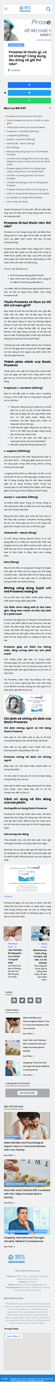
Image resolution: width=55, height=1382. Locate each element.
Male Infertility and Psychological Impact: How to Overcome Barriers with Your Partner (25, 1146)
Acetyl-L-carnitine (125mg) (21, 139)
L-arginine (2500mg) (18, 135)
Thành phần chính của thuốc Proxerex (26, 127)
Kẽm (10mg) (13, 147)
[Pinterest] (38, 1000)
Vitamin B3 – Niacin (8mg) (20, 143)
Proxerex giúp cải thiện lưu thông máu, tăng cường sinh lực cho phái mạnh (26, 170)
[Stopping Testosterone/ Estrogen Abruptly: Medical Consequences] (12, 1068)
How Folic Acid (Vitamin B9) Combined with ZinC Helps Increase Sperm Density (27, 1194)
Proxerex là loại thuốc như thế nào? (24, 116)
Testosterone (40, 1231)
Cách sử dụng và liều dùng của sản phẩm (28, 193)
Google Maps (11, 1328)
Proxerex (8, 896)
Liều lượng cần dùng (17, 201)
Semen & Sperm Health (36, 1184)
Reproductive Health (15, 1184)
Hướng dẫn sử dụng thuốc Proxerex (24, 197)
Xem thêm (27, 1033)
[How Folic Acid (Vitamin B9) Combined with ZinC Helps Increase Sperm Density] (12, 1047)
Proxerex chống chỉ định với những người (27, 189)
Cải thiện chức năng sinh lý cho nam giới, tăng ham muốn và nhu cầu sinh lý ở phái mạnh (28, 161)
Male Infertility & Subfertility (18, 1231)
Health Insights (12, 1136)
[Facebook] (14, 1000)
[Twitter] (22, 1000)
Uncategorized (27, 1093)
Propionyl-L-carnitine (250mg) (23, 131)
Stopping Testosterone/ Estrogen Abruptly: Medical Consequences (36, 1066)
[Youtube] (30, 1000)
